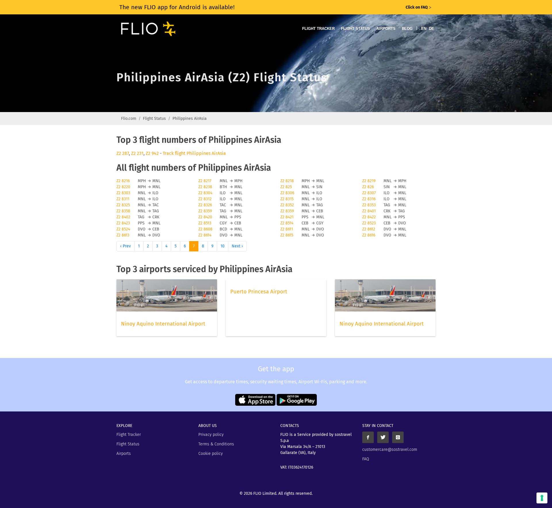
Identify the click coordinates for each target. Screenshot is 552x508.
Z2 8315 (287, 199)
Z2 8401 (369, 211)
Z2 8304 (205, 192)
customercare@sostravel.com (389, 449)
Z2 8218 (287, 180)
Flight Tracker (318, 28)
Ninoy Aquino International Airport (163, 324)
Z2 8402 (123, 217)
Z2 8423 (123, 223)
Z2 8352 (287, 205)
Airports (386, 28)
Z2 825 (286, 186)
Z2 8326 (205, 205)
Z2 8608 (205, 229)
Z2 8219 (368, 180)
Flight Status (355, 28)
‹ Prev (125, 246)
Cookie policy (210, 453)
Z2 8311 (122, 199)
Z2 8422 (369, 217)
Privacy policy (211, 434)
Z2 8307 (369, 192)
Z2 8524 (123, 229)
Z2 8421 (287, 217)
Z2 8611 (286, 229)
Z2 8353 (369, 205)
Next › (237, 246)
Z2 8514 (286, 223)
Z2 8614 (204, 235)
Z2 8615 (286, 235)
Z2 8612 (368, 229)
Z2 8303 (123, 192)
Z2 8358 (123, 211)
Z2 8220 (123, 186)
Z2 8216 (123, 180)
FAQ (365, 459)
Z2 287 (122, 153)
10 (223, 246)
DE (431, 28)
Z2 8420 (205, 217)
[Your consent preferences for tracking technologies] (541, 497)
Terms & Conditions (216, 444)
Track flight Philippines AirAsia (194, 153)
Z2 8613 (122, 235)
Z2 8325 (123, 205)
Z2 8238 (205, 186)
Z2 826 (368, 186)
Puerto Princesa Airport (258, 291)
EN (423, 28)
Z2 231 (137, 153)
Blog (407, 28)
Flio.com (128, 118)
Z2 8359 (205, 211)
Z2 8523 (369, 223)
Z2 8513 (204, 223)
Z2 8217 (204, 180)
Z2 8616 (368, 235)
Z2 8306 (287, 192)
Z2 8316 (368, 199)
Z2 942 (152, 153)
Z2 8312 (205, 199)
